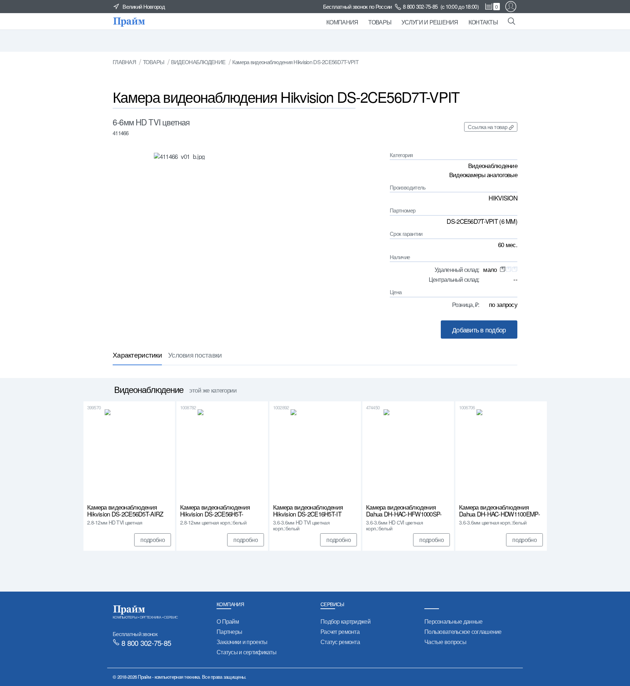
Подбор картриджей (345, 621)
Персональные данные (453, 621)
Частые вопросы (445, 642)
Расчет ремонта (339, 631)
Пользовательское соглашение (463, 631)
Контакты (483, 22)
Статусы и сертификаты (246, 652)
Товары (379, 22)
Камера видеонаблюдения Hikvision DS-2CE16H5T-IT (308, 510)
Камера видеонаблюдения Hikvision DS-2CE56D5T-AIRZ (125, 510)
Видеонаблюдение (198, 62)
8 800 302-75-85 (420, 6)
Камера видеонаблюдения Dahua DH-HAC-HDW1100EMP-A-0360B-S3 (499, 510)
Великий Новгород (143, 6)
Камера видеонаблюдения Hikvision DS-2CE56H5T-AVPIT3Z (215, 510)
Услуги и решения (429, 22)
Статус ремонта (340, 642)
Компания (342, 22)
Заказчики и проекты (242, 642)
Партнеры (229, 631)
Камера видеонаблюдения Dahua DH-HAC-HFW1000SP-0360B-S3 (404, 510)
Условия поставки (195, 354)
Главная (124, 62)
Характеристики (137, 354)
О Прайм (228, 621)
